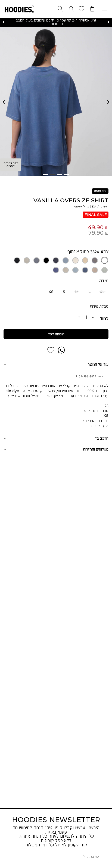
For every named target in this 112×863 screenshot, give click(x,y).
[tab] (56, 364)
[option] (104, 260)
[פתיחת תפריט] (104, 9)
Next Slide (108, 102)
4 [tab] (45, 174)
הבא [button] (108, 22)
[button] (19, 8)
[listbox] (56, 265)
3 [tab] (52, 174)
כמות (103, 318)
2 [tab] (59, 174)
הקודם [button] (3, 22)
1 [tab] (66, 174)
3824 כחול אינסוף (83, 251)
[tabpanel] (56, 101)
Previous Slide (3, 102)
